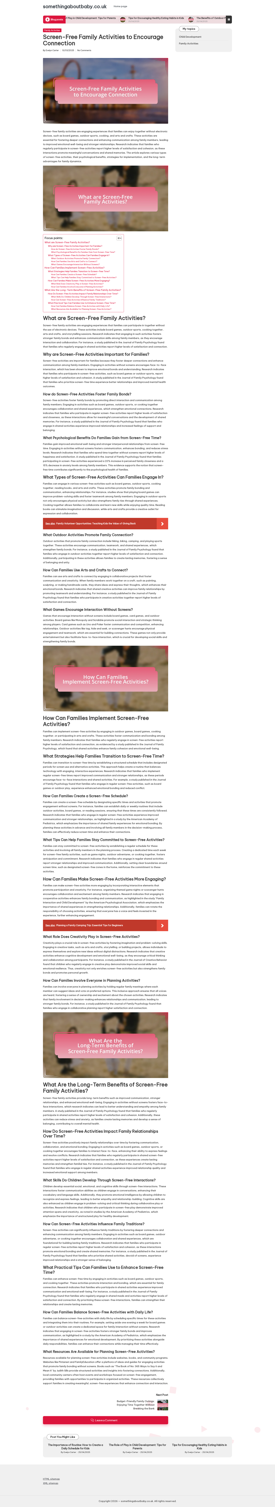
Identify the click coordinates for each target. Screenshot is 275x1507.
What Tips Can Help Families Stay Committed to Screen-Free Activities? (84, 277)
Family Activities (52, 30)
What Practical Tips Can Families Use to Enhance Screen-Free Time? (82, 303)
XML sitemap (50, 1483)
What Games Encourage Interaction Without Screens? (75, 264)
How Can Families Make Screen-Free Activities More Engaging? (79, 280)
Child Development (190, 36)
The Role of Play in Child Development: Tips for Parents (137, 1446)
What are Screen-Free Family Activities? (67, 242)
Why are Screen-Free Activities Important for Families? (75, 246)
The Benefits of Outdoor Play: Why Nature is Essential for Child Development (177, 18)
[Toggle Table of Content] (117, 238)
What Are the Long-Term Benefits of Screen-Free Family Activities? (83, 290)
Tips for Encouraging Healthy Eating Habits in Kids (93, 18)
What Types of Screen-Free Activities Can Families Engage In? (79, 255)
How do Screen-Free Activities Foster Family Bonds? (75, 249)
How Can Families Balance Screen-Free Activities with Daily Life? (80, 306)
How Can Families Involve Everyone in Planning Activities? (77, 287)
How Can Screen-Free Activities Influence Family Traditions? (78, 300)
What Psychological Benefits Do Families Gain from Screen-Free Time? (83, 252)
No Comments (84, 50)
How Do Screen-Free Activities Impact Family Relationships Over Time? (83, 293)
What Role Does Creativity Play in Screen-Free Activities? (77, 284)
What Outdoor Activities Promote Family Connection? (75, 258)
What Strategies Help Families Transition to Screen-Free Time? (79, 271)
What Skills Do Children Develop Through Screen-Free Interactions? (81, 297)
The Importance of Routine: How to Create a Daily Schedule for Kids (75, 1446)
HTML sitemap (51, 1479)
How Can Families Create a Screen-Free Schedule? (74, 274)
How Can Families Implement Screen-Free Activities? (74, 267)
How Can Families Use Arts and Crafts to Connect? (74, 261)
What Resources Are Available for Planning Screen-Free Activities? (81, 309)
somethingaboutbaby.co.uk (75, 6)
